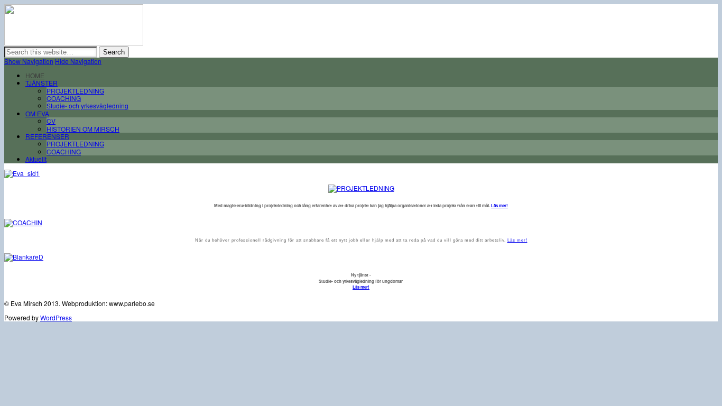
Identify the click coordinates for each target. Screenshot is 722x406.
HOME (34, 75)
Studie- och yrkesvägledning (87, 105)
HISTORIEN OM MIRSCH (83, 128)
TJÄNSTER (41, 82)
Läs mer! (499, 205)
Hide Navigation (78, 61)
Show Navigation (28, 61)
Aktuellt (36, 158)
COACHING (64, 98)
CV (51, 120)
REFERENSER (47, 136)
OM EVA (37, 113)
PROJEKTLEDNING (75, 90)
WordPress (56, 317)
